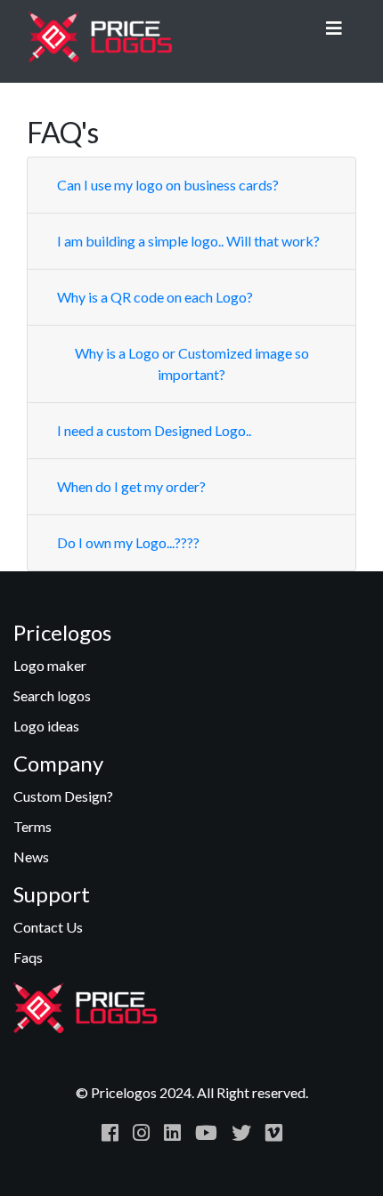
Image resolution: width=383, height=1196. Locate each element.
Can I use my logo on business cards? (168, 184)
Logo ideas (46, 725)
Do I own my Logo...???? (128, 542)
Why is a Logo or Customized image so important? (192, 363)
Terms (32, 826)
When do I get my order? (131, 486)
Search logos (52, 695)
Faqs (28, 957)
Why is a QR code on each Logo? (155, 296)
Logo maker (49, 665)
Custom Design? (63, 796)
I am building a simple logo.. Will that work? (188, 240)
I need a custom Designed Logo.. (154, 430)
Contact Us (48, 926)
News (31, 856)
